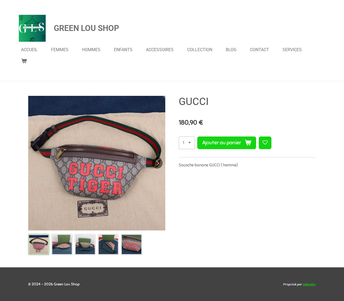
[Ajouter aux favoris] (265, 142)
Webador (309, 284)
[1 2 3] (187, 142)
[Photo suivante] (157, 163)
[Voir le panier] (24, 60)
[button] (38, 244)
